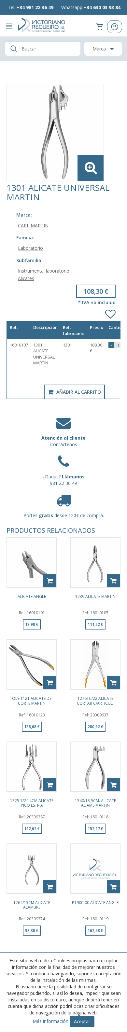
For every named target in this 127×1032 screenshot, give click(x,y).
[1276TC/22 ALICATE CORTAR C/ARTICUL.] (95, 664)
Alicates (26, 278)
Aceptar (82, 1021)
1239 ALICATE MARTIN (95, 596)
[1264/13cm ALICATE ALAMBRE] (32, 868)
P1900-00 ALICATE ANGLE (95, 902)
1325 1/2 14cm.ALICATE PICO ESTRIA (31, 803)
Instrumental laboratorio (43, 271)
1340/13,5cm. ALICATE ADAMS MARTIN (95, 803)
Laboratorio (30, 248)
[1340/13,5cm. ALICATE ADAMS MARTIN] (95, 767)
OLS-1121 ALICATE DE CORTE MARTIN (31, 700)
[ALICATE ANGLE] (32, 562)
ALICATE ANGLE (32, 596)
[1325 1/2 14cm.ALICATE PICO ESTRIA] (32, 767)
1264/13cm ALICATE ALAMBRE (31, 904)
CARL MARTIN (33, 225)
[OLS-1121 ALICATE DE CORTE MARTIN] (32, 664)
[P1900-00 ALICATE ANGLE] (95, 868)
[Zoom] (63, 132)
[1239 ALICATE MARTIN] (95, 562)
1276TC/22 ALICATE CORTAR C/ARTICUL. (95, 700)
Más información (50, 1021)
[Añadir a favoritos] (110, 312)
